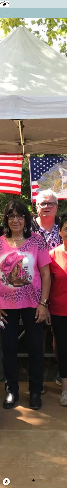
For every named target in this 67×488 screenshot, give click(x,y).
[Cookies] (6, 481)
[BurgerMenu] (6, 13)
